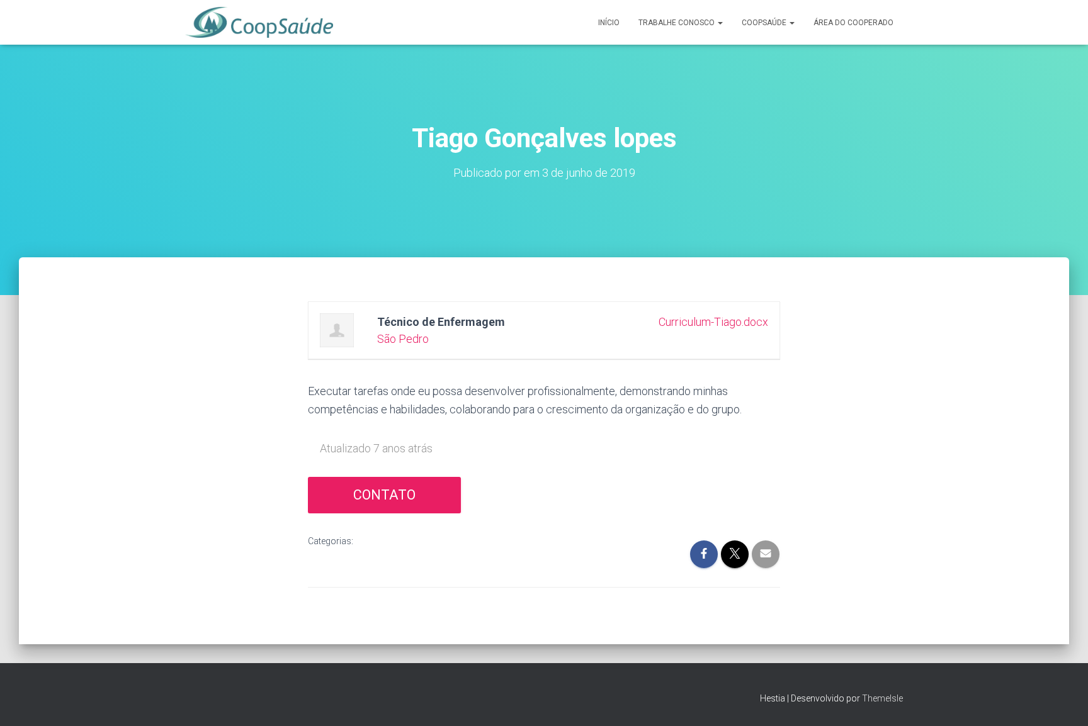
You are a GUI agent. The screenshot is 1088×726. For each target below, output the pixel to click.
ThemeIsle (882, 698)
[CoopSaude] (259, 22)
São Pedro (403, 338)
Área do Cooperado (853, 22)
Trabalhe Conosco (677, 22)
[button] (720, 22)
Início (609, 22)
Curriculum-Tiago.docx (713, 321)
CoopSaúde (765, 22)
